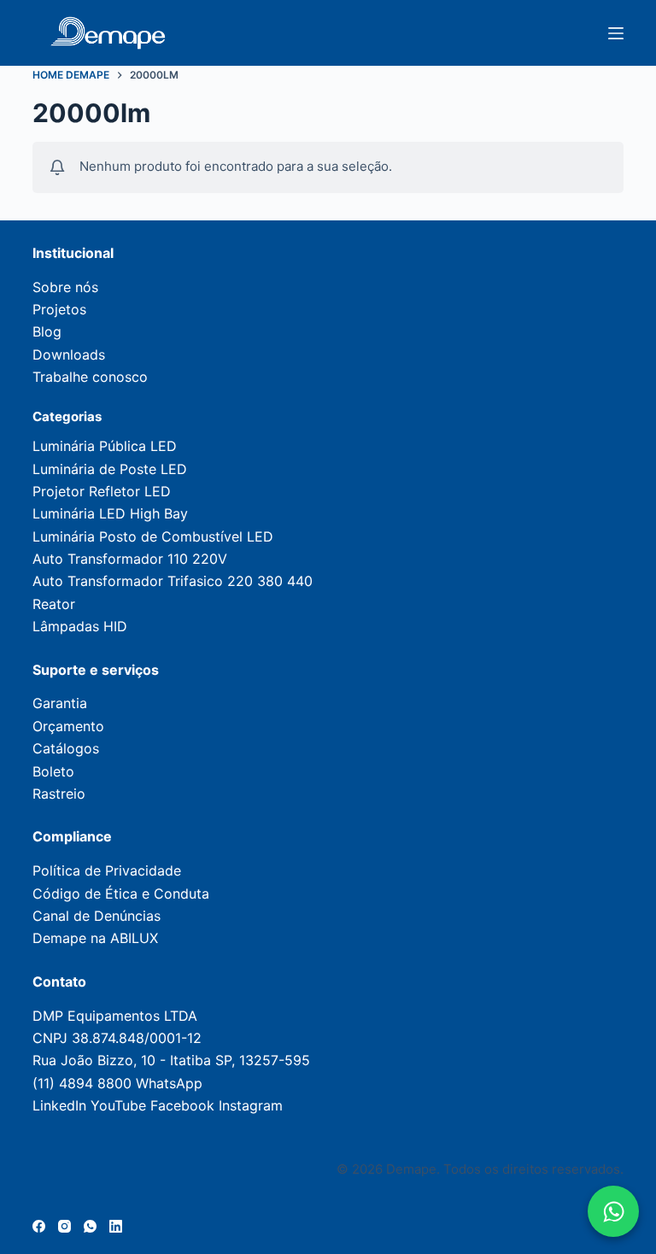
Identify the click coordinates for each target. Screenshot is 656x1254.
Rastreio (58, 793)
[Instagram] (64, 1226)
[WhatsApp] (90, 1226)
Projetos (59, 309)
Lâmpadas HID (79, 626)
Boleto (53, 771)
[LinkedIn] (115, 1226)
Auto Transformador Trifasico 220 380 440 (172, 580)
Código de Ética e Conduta (120, 893)
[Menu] (616, 33)
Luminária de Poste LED (109, 469)
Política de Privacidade (106, 870)
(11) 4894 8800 (82, 1083)
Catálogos (65, 748)
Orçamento (68, 726)
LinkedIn (59, 1105)
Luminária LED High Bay (110, 513)
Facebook (182, 1105)
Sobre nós (65, 287)
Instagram (251, 1105)
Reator (53, 603)
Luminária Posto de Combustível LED (152, 536)
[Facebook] (38, 1226)
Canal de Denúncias (96, 915)
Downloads (68, 354)
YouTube (118, 1105)
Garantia (59, 703)
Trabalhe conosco (90, 376)
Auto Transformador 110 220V (129, 558)
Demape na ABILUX (95, 937)
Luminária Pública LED (104, 445)
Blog (47, 331)
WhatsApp (169, 1083)
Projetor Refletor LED (101, 491)
